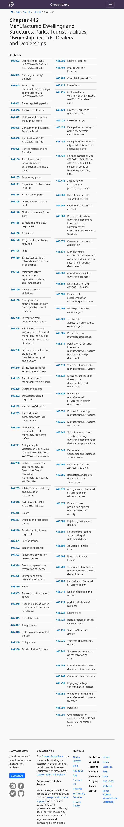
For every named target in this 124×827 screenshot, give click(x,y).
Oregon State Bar (51, 756)
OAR (105, 781)
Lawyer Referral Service (50, 774)
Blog (75, 765)
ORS (18, 12)
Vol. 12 (26, 12)
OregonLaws (59, 4)
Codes (106, 757)
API (75, 775)
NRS (105, 771)
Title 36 (37, 12)
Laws (105, 776)
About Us (78, 770)
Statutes (107, 766)
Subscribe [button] (17, 775)
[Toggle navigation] (110, 5)
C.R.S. (106, 762)
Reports (77, 788)
